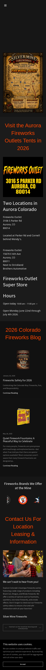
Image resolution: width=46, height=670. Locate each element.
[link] (23, 372)
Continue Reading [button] (10, 393)
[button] (5, 5)
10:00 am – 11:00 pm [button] (26, 304)
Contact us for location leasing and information (23, 627)
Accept (23, 664)
